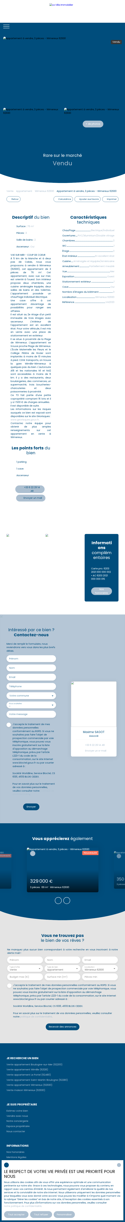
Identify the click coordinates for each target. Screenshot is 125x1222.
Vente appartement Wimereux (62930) (29, 1085)
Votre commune (19, 695)
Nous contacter (16, 1131)
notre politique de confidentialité (23, 1206)
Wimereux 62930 (44, 191)
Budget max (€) (19, 976)
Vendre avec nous (17, 1116)
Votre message (18, 714)
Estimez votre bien (17, 1110)
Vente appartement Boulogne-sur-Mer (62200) (34, 1064)
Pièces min (91, 976)
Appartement (24, 191)
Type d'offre (15, 967)
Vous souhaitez (15, 703)
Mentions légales (16, 1157)
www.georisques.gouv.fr (25, 419)
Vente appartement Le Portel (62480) (29, 1074)
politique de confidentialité (36, 1016)
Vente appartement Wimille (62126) (27, 1069)
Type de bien (52, 967)
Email (12, 677)
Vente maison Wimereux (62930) (26, 1090)
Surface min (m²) (57, 976)
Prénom (13, 658)
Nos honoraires (15, 1152)
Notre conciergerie (17, 1121)
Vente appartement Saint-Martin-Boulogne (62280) (37, 1080)
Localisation (89, 967)
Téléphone (15, 686)
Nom (12, 667)
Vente (10, 191)
